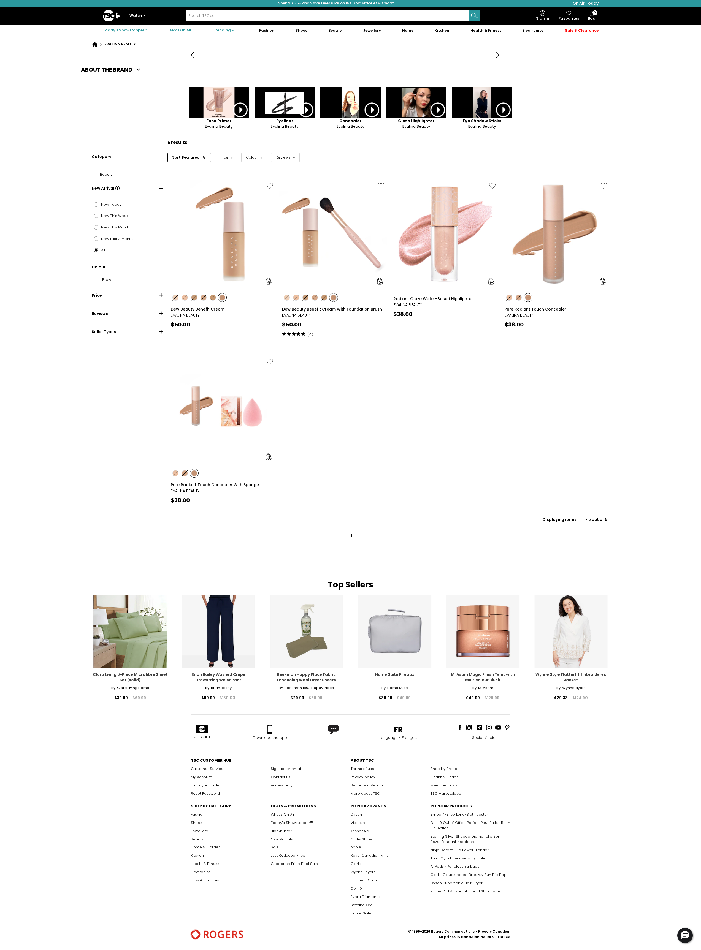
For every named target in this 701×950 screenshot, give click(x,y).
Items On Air (180, 30)
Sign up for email (286, 768)
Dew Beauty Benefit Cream (197, 309)
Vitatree (358, 822)
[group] (221, 257)
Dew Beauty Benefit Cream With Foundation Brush (332, 309)
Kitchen (197, 855)
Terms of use (362, 768)
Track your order (206, 785)
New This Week (114, 215)
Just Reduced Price (288, 855)
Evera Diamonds (366, 896)
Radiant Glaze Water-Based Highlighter (433, 298)
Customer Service (207, 768)
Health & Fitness (205, 863)
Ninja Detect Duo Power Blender (460, 850)
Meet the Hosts (444, 785)
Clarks (356, 863)
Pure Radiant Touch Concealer (535, 309)
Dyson (356, 814)
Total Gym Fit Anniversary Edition (460, 858)
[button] (138, 15)
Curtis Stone (361, 839)
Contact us (280, 777)
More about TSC (365, 793)
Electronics (200, 872)
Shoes (196, 822)
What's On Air (282, 814)
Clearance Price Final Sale (294, 863)
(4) (310, 334)
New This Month (115, 227)
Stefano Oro (362, 905)
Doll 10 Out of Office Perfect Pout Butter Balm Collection (470, 825)
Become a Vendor (367, 785)
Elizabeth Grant (364, 880)
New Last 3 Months (117, 238)
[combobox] (333, 15)
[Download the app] (270, 729)
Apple (356, 847)
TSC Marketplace (446, 793)
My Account (201, 777)
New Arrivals (282, 839)
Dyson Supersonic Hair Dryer (457, 883)
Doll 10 (356, 888)
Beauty (197, 839)
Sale (275, 847)
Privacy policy (363, 777)
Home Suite (361, 913)
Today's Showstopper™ (125, 30)
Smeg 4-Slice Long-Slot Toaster (459, 814)
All (103, 250)
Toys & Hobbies (205, 880)
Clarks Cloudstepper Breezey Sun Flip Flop (469, 874)
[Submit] (474, 15)
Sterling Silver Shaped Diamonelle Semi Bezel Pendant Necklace (466, 839)
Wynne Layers (363, 872)
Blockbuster (281, 831)
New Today (111, 204)
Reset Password (205, 793)
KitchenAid (360, 831)
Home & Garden (206, 847)
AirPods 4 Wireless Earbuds (455, 866)
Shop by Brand (444, 768)
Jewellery (199, 831)
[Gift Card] (202, 729)
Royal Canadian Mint (369, 855)
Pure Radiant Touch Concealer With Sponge (215, 485)
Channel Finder (444, 777)
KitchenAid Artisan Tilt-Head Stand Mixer (466, 891)
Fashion (198, 814)
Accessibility (282, 785)
